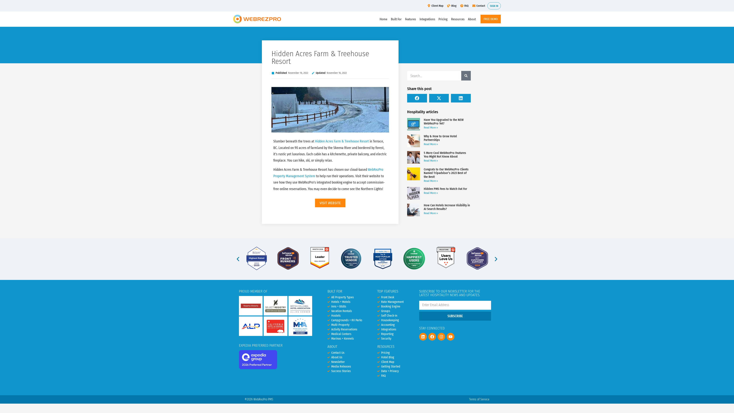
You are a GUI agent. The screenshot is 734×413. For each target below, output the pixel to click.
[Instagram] (441, 337)
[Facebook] (432, 337)
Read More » (431, 127)
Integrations (427, 19)
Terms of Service (479, 399)
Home (383, 19)
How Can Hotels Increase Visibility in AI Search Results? (447, 207)
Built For (396, 19)
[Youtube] (450, 337)
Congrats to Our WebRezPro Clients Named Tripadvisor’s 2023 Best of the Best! (446, 172)
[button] (417, 98)
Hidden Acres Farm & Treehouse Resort (342, 141)
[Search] (466, 75)
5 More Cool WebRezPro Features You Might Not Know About (445, 154)
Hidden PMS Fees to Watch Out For (445, 189)
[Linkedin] (423, 337)
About (472, 19)
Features (410, 19)
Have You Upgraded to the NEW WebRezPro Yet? (444, 121)
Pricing (442, 19)
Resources (457, 19)
